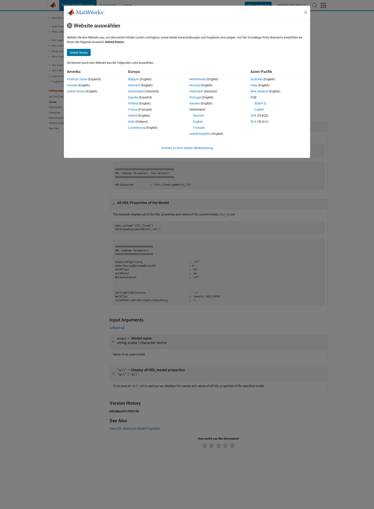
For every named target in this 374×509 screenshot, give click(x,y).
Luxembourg (136, 127)
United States (76, 91)
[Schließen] (306, 12)
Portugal (195, 97)
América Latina (77, 79)
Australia (256, 79)
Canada (72, 85)
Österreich (196, 91)
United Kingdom (200, 133)
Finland (133, 103)
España (133, 97)
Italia (131, 121)
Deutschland (136, 91)
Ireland (132, 115)
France (132, 109)
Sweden (194, 103)
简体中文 (260, 103)
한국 (253, 121)
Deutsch (198, 115)
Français (199, 127)
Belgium (133, 79)
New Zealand (259, 91)
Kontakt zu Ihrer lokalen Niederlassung (187, 148)
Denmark (134, 85)
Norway (194, 85)
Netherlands (197, 79)
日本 (253, 115)
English (198, 121)
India (253, 85)
